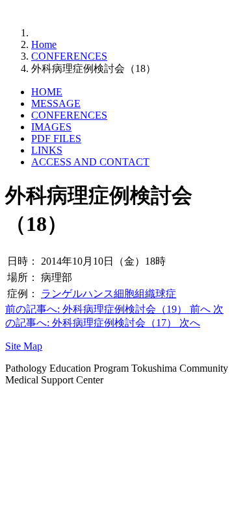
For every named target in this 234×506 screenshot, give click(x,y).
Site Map (23, 346)
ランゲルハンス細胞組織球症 (108, 293)
